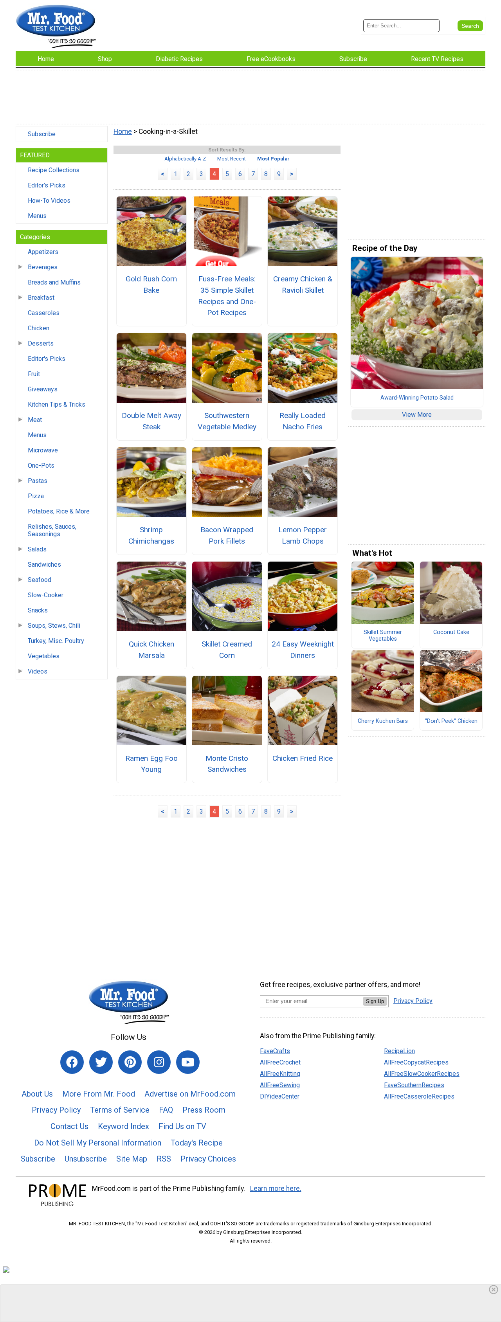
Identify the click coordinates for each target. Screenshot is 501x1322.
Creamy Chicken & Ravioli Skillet (302, 284)
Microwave (43, 450)
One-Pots (41, 465)
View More (417, 414)
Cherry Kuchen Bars (383, 721)
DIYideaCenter (279, 1096)
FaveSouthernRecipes (414, 1085)
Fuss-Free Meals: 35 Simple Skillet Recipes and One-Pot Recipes (227, 295)
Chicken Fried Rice (302, 758)
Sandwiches (44, 564)
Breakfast (41, 297)
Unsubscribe (86, 1159)
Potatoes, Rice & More (59, 511)
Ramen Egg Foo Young (151, 764)
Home (123, 131)
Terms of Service (120, 1110)
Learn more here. (275, 1188)
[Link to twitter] (101, 1062)
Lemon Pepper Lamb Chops (302, 535)
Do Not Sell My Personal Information (97, 1142)
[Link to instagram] (159, 1062)
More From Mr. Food (98, 1094)
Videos (37, 671)
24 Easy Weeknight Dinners (303, 649)
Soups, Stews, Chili (54, 625)
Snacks (38, 610)
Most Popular (273, 159)
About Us (37, 1094)
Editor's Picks (46, 185)
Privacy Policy (56, 1110)
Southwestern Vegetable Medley (227, 421)
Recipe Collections (53, 170)
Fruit (34, 374)
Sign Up (375, 1001)
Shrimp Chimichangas (151, 535)
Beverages (43, 267)
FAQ (166, 1110)
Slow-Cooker (45, 595)
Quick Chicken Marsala (151, 649)
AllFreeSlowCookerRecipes (422, 1073)
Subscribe (42, 134)
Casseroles (43, 313)
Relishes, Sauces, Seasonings (52, 530)
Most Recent (231, 159)
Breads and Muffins (54, 282)
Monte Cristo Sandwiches (226, 764)
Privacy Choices (208, 1159)
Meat (35, 419)
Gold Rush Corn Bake (151, 284)
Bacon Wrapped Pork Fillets (226, 535)
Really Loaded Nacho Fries (302, 421)
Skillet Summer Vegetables (383, 635)
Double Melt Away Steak (151, 421)
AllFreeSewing (280, 1085)
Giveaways (43, 389)
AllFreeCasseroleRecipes (419, 1096)
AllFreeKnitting (280, 1073)
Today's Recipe (197, 1142)
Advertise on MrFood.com (190, 1094)
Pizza (36, 496)
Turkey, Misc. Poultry (56, 641)
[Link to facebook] (72, 1062)
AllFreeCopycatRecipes (416, 1062)
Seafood (39, 580)
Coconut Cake (451, 632)
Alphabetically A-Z (185, 159)
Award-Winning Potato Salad (417, 398)
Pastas (37, 480)
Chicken (38, 328)
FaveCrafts (275, 1051)
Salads (37, 549)
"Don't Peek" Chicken (451, 721)
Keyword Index (123, 1126)
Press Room (203, 1110)
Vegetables (43, 656)
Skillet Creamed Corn (227, 649)
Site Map (131, 1159)
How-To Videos (49, 200)
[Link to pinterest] (130, 1062)
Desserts (41, 343)
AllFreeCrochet (280, 1062)
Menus (37, 216)
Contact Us (69, 1126)
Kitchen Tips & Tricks (56, 404)
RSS (164, 1159)
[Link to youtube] (188, 1062)
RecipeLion (399, 1051)
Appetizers (43, 252)
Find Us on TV (182, 1126)
